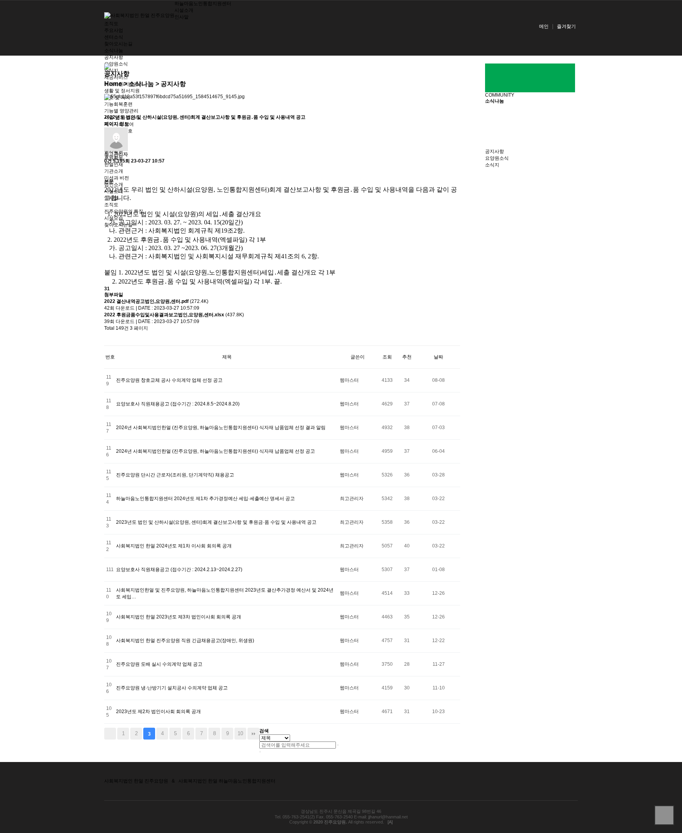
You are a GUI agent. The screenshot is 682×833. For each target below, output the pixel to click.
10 (240, 733)
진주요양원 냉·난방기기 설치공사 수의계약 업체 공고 (172, 688)
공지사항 (113, 57)
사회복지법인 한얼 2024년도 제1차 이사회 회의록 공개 (174, 546)
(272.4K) (156, 301)
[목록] (108, 171)
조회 (387, 357)
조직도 (111, 23)
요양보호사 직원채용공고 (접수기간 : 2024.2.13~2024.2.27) (179, 569)
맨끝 (253, 734)
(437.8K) (174, 315)
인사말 (181, 17)
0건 (108, 161)
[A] (390, 822)
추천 (407, 357)
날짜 (438, 357)
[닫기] (260, 752)
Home (113, 83)
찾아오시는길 (118, 44)
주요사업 (113, 30)
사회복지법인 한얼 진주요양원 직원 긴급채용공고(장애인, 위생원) (185, 640)
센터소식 (113, 37)
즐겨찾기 (566, 26)
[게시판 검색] (108, 339)
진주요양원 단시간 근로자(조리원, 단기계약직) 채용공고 (175, 475)
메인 (544, 26)
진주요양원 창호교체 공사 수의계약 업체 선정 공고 (169, 380)
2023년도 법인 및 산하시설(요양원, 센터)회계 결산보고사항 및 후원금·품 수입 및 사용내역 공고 (216, 522)
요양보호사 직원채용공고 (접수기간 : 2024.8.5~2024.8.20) (178, 404)
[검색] (338, 745)
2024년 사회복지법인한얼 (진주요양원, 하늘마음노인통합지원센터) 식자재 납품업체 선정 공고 (215, 451)
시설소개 (183, 10)
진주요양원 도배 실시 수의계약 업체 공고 (159, 664)
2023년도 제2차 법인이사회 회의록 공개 (158, 711)
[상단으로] (664, 815)
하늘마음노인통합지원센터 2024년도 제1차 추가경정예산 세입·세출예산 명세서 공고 (205, 498)
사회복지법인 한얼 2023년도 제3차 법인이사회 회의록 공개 (178, 617)
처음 (110, 734)
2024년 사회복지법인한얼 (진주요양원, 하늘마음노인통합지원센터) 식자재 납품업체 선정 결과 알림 (221, 427)
